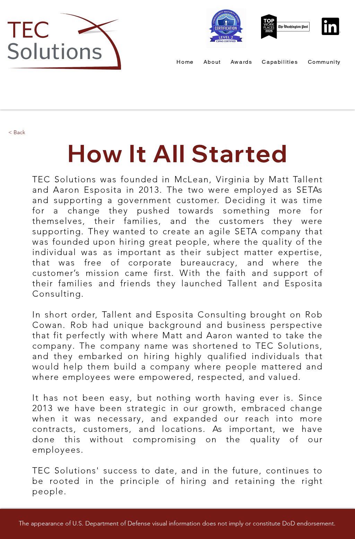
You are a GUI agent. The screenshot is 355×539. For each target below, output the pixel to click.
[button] (324, 62)
